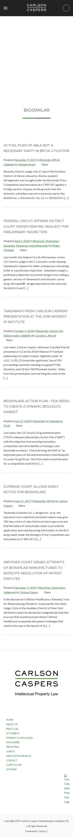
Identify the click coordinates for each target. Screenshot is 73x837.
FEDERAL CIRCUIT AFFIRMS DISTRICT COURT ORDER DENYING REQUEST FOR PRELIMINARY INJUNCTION (36, 226)
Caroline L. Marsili (45, 335)
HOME (9, 719)
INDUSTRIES (12, 746)
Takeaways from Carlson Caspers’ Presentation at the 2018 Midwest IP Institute (36, 316)
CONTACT (12, 760)
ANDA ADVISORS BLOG (18, 755)
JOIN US (10, 751)
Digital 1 (43, 831)
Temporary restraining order (32, 245)
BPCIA (51, 501)
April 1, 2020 (22, 241)
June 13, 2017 (23, 501)
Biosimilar (45, 159)
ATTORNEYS (12, 733)
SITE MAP (11, 769)
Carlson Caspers (29, 592)
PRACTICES (12, 728)
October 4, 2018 (24, 331)
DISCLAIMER (13, 742)
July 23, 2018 (22, 421)
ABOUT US (12, 724)
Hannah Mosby (27, 164)
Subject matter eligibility (17, 335)
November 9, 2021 (25, 159)
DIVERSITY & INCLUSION (19, 737)
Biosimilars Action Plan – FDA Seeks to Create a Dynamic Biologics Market (36, 406)
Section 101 (56, 331)
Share (44, 164)
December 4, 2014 (25, 587)
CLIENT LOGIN (13, 764)
